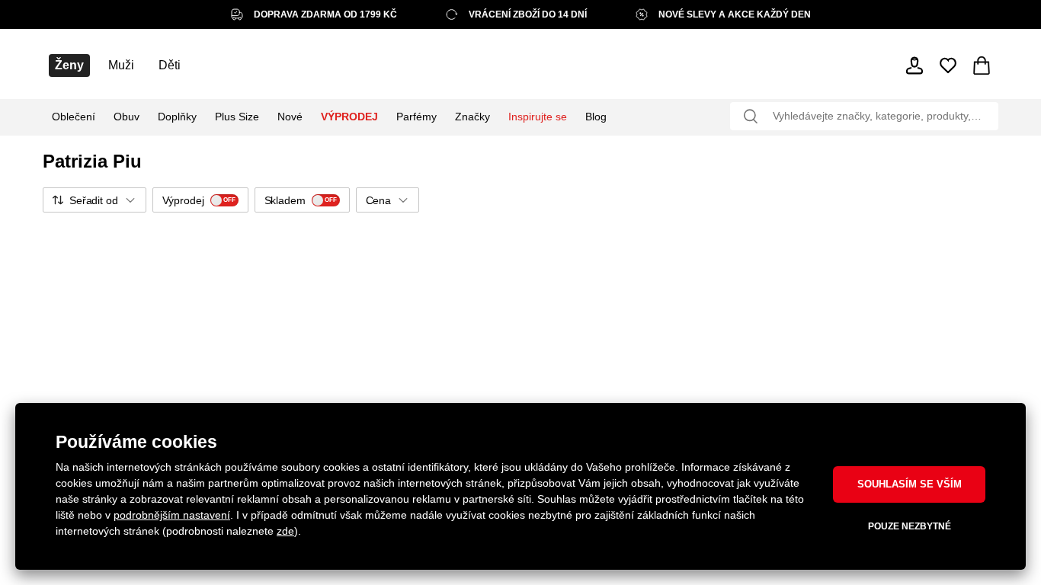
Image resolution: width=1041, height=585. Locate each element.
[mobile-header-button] (914, 65)
